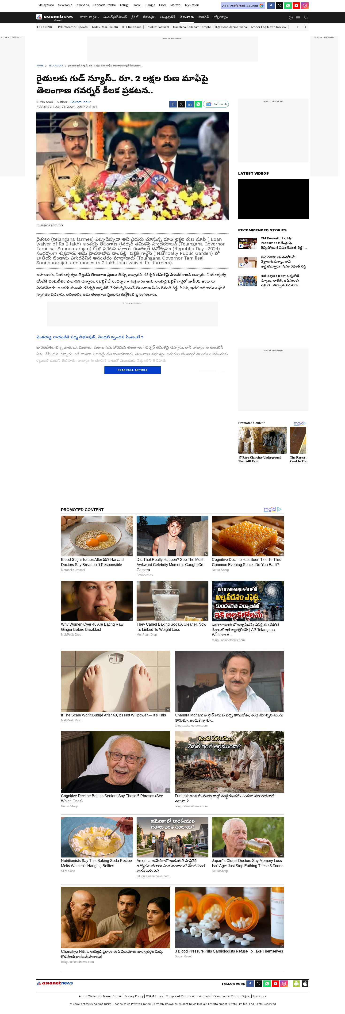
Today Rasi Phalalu (105, 27)
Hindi (162, 5)
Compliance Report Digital (231, 996)
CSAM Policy (154, 996)
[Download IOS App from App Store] (305, 983)
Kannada (82, 5)
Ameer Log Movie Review (268, 27)
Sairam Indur (81, 102)
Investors (259, 996)
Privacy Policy (134, 996)
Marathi (175, 5)
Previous (298, 27)
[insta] (305, 5)
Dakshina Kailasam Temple (192, 27)
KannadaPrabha (104, 5)
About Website (89, 996)
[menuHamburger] (298, 17)
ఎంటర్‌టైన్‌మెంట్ (115, 17)
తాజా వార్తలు (89, 17)
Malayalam (46, 5)
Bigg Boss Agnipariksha (231, 27)
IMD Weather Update (73, 27)
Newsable (65, 5)
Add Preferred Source (240, 6)
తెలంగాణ (187, 17)
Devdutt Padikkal (157, 27)
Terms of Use (112, 996)
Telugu (124, 5)
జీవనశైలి (149, 17)
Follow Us (220, 104)
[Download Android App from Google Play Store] (296, 983)
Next (305, 27)
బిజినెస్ (203, 17)
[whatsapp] (288, 5)
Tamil (137, 5)
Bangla (150, 5)
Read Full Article (133, 370)
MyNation (192, 5)
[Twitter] (279, 5)
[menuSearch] (306, 17)
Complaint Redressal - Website (188, 996)
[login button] (292, 18)
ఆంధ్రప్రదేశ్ (167, 17)
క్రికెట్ (134, 17)
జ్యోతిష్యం (221, 17)
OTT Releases (132, 27)
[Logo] (56, 17)
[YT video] (296, 5)
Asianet (54, 983)
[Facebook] (271, 5)
